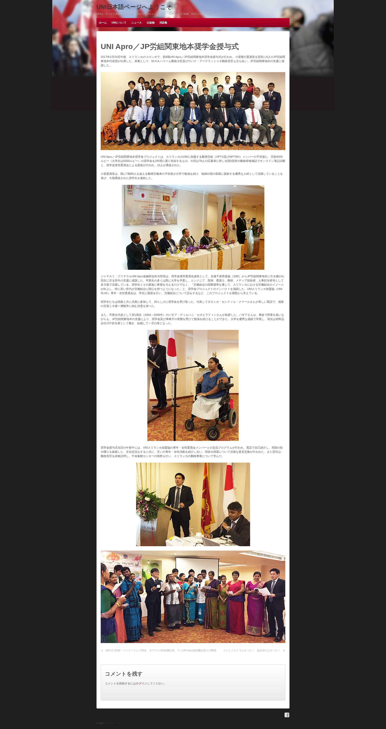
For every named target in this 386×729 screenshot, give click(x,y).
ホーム (103, 22)
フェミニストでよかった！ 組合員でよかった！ (252, 650)
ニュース (136, 22)
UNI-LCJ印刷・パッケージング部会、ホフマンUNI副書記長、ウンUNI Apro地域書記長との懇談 (160, 650)
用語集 (163, 22)
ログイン (141, 683)
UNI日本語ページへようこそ (134, 7)
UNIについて (119, 22)
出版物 (151, 22)
